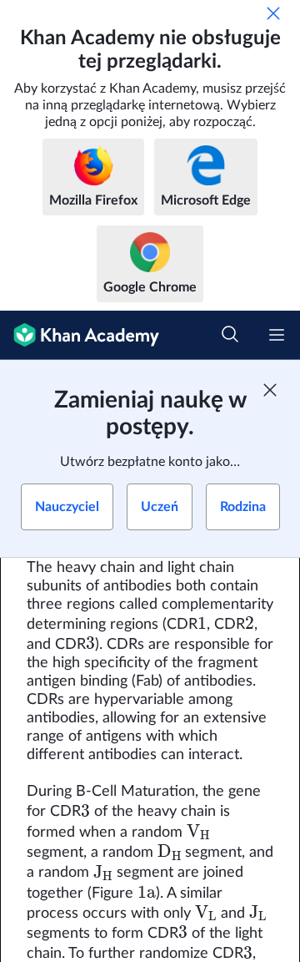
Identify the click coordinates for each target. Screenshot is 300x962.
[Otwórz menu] (277, 335)
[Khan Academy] (79, 335)
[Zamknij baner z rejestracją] (270, 390)
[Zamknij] (273, 13)
